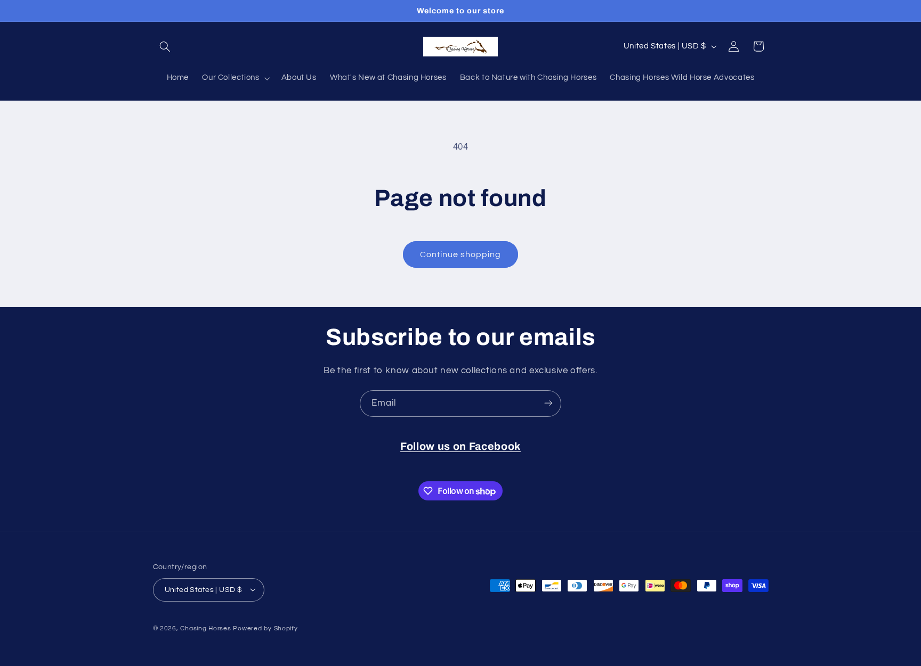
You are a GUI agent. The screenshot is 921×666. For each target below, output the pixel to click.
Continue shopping (461, 254)
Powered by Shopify (265, 628)
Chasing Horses (206, 628)
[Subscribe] (548, 403)
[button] (165, 46)
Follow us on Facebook (460, 446)
